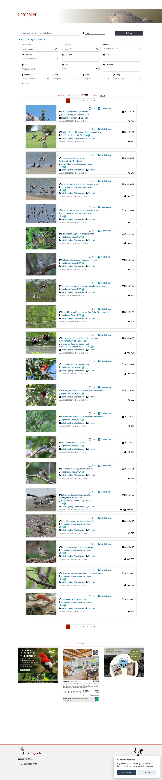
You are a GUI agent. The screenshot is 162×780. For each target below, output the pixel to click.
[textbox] (121, 48)
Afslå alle (146, 772)
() (70, 161)
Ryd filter (25, 83)
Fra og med (26, 45)
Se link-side (105, 109)
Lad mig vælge (147, 766)
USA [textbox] (65, 69)
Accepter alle (127, 772)
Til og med (66, 45)
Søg (130, 33)
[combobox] (121, 48)
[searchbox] (40, 69)
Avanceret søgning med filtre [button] (32, 40)
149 (93, 101)
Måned (106, 45)
